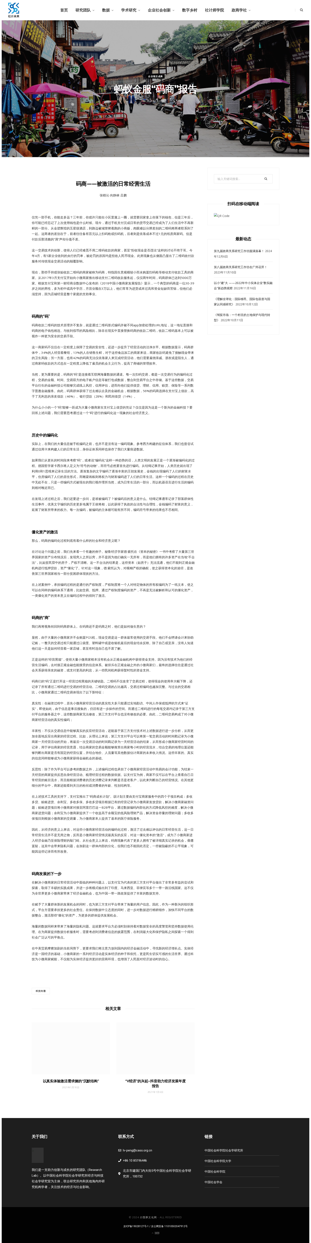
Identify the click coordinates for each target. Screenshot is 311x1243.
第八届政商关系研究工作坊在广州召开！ (240, 267)
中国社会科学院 (215, 1171)
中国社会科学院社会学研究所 (224, 1150)
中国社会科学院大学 (218, 1161)
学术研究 (128, 10)
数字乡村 (189, 10)
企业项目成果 (155, 76)
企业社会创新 (159, 10)
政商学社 (239, 10)
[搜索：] (243, 179)
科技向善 (41, 990)
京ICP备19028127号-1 (136, 1226)
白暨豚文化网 (148, 1217)
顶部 (157, 1233)
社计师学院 (214, 10)
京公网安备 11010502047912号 (169, 1226)
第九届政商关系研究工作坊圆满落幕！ (239, 251)
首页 (64, 10)
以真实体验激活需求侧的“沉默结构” (71, 1081)
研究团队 (83, 10)
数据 (106, 10)
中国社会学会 (213, 1182)
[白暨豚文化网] (13, 10)
